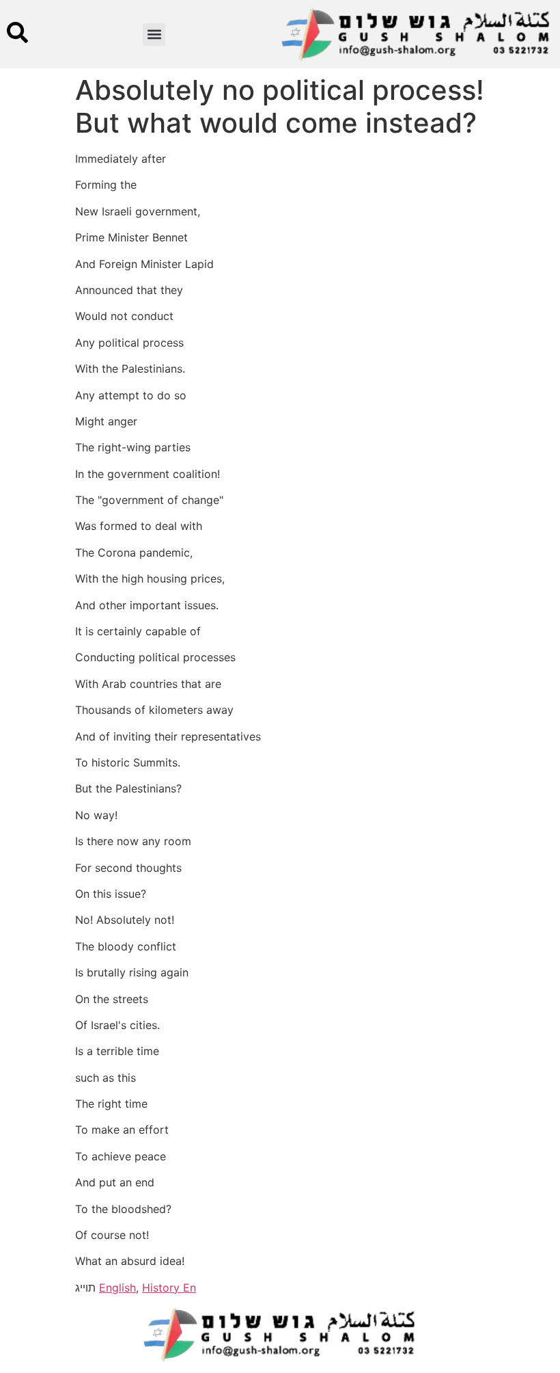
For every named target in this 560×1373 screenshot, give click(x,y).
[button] (154, 34)
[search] (17, 32)
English (117, 1287)
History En (169, 1287)
